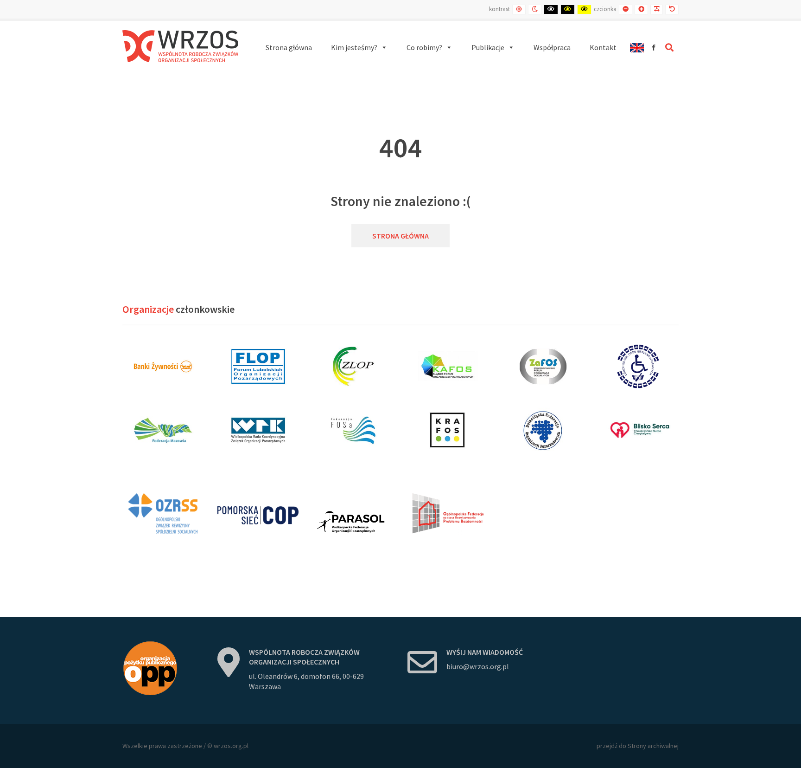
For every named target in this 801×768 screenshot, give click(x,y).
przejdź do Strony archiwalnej (638, 746)
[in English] (636, 47)
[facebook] (654, 47)
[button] (359, 47)
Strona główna (400, 235)
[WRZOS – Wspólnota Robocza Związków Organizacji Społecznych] (180, 46)
